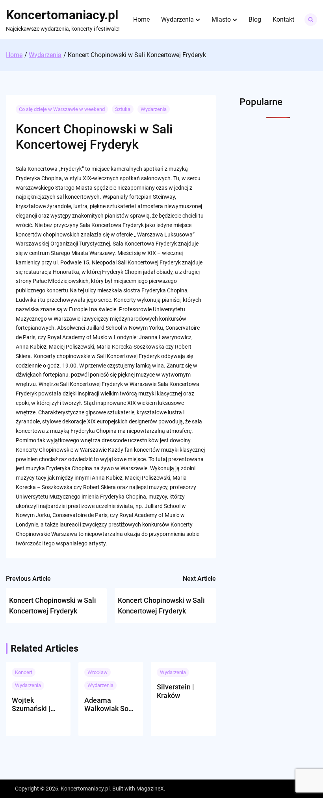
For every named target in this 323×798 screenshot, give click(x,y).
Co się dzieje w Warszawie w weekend (62, 109)
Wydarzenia (177, 19)
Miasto (221, 19)
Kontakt (283, 19)
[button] (198, 20)
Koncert (23, 672)
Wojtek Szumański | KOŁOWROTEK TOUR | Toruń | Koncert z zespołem (34, 704)
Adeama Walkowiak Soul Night (109, 704)
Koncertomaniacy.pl (62, 14)
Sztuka (122, 109)
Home (141, 19)
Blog (255, 19)
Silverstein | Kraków (175, 691)
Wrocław (97, 672)
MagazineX (150, 788)
